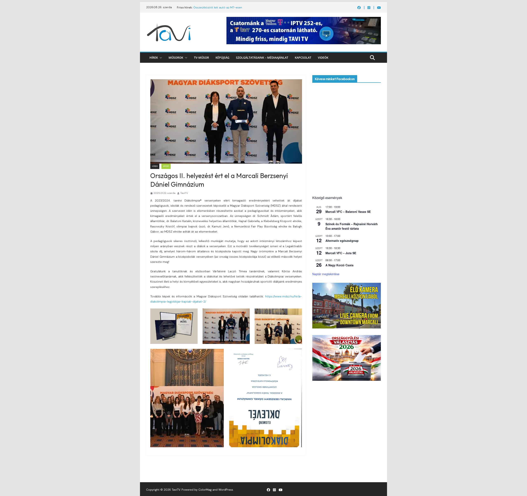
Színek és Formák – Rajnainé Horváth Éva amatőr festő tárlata (351, 226)
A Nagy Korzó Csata (339, 265)
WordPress (225, 489)
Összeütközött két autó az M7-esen (217, 7)
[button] (160, 58)
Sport (166, 166)
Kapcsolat (303, 57)
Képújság (222, 57)
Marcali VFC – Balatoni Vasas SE (348, 212)
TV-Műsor (201, 57)
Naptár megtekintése (325, 274)
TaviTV (184, 193)
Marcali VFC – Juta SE (340, 253)
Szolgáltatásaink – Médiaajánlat (262, 57)
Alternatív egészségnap (342, 241)
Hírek (153, 57)
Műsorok (176, 57)
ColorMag (205, 489)
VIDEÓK (323, 57)
